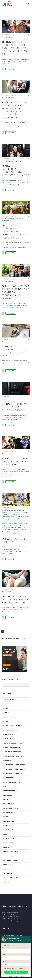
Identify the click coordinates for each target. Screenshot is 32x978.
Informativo (9, 37)
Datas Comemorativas (12, 782)
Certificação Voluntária (10, 519)
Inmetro (4, 527)
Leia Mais (11, 69)
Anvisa (6, 708)
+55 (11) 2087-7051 (13, 918)
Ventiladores (21, 534)
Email (4, 955)
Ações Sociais (9, 699)
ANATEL (6, 704)
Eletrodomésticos (7, 525)
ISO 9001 (6, 825)
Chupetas (21, 519)
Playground (23, 529)
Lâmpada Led (12, 527)
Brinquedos (16, 218)
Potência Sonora (10, 860)
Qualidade (7, 869)
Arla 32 (4, 510)
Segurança (18, 161)
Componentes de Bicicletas (14, 769)
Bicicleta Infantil (7, 218)
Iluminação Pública (19, 525)
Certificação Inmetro (23, 516)
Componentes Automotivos (10, 521)
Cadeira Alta (6, 514)
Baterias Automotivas (12, 725)
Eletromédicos (9, 795)
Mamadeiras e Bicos (11, 838)
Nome (4, 948)
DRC (3, 37)
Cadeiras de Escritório (18, 514)
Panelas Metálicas (13, 529)
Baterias (6, 721)
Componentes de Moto (16, 523)
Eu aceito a (13, 968)
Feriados (7, 799)
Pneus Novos (18, 532)
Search (28, 684)
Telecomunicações (11, 877)
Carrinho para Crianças (8, 516)
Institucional (9, 821)
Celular (4, 961)
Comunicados (8, 778)
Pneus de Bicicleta (7, 532)
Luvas (19, 527)
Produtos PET (12, 534)
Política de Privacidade (16, 968)
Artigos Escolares (12, 510)
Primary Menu (28, 4)
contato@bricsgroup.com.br (14, 921)
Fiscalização (8, 804)
